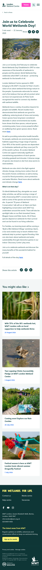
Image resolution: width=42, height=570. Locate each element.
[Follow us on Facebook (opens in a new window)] (3, 507)
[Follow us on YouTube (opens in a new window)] (8, 507)
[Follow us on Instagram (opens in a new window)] (13, 507)
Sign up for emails (10, 539)
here (8, 132)
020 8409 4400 (7, 522)
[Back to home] (35, 556)
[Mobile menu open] (38, 5)
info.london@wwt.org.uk (11, 519)
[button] (29, 31)
